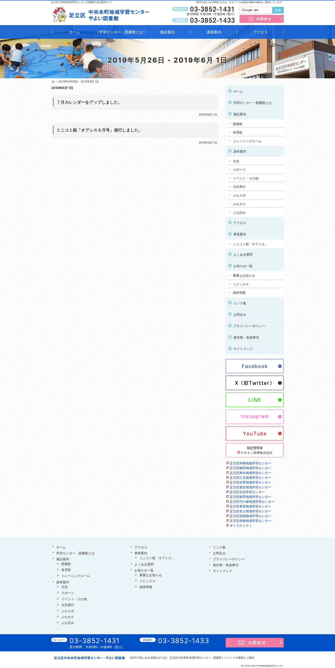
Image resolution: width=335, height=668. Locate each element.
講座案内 (239, 151)
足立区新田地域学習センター (250, 497)
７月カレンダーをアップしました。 (89, 102)
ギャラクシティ (241, 525)
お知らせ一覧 (243, 266)
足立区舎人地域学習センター (250, 511)
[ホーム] (53, 82)
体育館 (237, 132)
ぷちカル (239, 204)
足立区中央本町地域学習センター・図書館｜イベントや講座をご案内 (212, 657)
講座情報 (239, 293)
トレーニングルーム (247, 141)
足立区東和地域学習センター (250, 506)
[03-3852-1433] (204, 20)
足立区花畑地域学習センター (250, 516)
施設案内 (239, 114)
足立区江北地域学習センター (250, 477)
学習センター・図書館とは (252, 103)
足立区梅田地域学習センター (250, 468)
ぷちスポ (239, 195)
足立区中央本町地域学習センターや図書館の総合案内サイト (82, 2)
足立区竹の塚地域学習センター (252, 501)
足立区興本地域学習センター (250, 473)
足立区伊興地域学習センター (250, 463)
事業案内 (239, 234)
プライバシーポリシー (249, 326)
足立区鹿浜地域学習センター (250, 487)
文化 (236, 161)
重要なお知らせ (244, 275)
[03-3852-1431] (204, 9)
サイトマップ (243, 349)
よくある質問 (243, 254)
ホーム (238, 91)
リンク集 (239, 303)
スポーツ (239, 169)
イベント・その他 (245, 178)
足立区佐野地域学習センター (250, 482)
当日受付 (239, 187)
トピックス (241, 284)
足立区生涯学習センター (247, 492)
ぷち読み (239, 212)
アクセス (239, 223)
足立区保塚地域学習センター (250, 521)
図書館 (237, 124)
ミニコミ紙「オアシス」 (250, 244)
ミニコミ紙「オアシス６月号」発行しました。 (100, 130)
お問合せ (239, 314)
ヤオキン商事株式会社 (257, 453)
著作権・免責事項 (246, 337)
